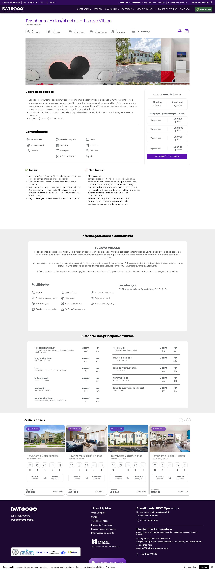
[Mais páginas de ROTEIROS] (133, 9)
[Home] (180, 31)
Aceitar (204, 567)
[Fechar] (212, 567)
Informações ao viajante (102, 533)
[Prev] (181, 420)
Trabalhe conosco (99, 521)
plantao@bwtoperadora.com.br (152, 548)
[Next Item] (183, 62)
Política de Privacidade (101, 525)
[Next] (188, 420)
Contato (95, 517)
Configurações (190, 567)
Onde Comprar (98, 512)
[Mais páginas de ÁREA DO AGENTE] (155, 9)
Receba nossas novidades (103, 529)
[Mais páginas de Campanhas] (118, 9)
